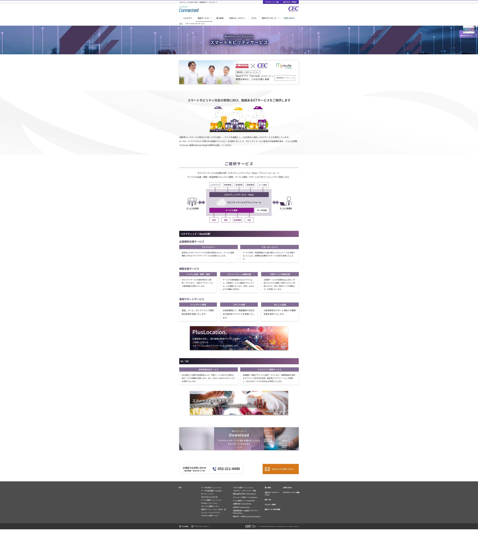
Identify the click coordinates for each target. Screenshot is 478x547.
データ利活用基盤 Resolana (211, 490)
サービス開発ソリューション (211, 500)
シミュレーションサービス (210, 512)
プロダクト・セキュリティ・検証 (244, 490)
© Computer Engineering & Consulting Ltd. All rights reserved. (279, 526)
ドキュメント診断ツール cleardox (245, 497)
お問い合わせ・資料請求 (290, 2)
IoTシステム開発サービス (210, 506)
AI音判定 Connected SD (241, 507)
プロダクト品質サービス (209, 515)
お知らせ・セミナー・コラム (272, 493)
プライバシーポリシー (201, 526)
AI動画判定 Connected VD (242, 504)
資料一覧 (268, 499)
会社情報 (185, 526)
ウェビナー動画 (270, 504)
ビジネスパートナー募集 (272, 2)
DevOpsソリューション (209, 503)
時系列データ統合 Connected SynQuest (247, 516)
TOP (179, 487)
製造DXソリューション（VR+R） (212, 509)
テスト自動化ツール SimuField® (244, 500)
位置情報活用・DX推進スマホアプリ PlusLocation (245, 511)
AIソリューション (207, 494)
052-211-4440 (229, 468)
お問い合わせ (287, 487)
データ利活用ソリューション (211, 487)
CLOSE (476, 26)
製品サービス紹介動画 (272, 509)
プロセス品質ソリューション (243, 487)
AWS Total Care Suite (208, 497)
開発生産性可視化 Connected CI (244, 494)
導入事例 (268, 487)
